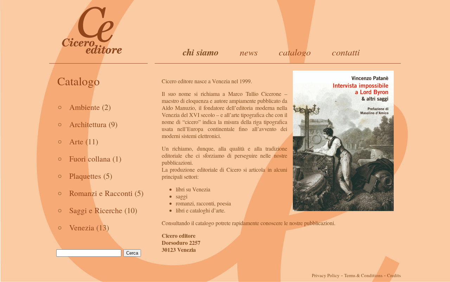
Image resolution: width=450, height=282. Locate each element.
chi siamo (201, 52)
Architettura (88, 124)
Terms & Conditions (363, 275)
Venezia (81, 227)
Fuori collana (89, 158)
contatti (346, 52)
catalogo (295, 52)
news (249, 52)
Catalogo (78, 80)
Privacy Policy (326, 275)
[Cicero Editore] (92, 30)
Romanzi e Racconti (101, 193)
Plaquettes (85, 176)
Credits (394, 275)
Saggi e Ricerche (95, 210)
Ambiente (84, 107)
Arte (76, 141)
